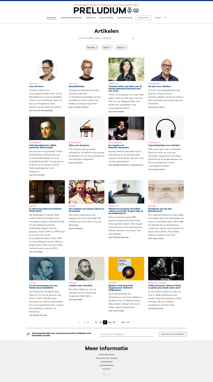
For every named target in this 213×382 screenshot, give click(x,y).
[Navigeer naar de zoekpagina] (166, 18)
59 (114, 322)
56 (100, 322)
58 (109, 322)
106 (123, 322)
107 (128, 322)
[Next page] (134, 322)
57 (105, 322)
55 (96, 322)
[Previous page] (79, 322)
